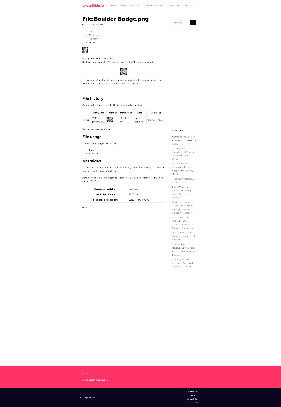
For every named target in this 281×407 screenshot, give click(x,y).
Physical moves (184, 5)
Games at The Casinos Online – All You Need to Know (184, 140)
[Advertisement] (184, 79)
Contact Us (192, 392)
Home (113, 5)
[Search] (193, 22)
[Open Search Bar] (196, 5)
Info (122, 5)
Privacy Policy (192, 399)
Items (171, 5)
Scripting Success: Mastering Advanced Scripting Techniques (182, 263)
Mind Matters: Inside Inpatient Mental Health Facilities (183, 236)
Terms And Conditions (192, 403)
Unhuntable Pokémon (155, 5)
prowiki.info (93, 5)
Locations (135, 5)
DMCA (192, 395)
